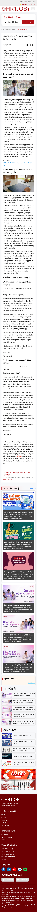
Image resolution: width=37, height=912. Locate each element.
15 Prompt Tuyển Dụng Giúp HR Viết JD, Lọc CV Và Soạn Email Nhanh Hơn (18, 665)
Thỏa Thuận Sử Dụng (7, 851)
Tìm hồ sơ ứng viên (6, 837)
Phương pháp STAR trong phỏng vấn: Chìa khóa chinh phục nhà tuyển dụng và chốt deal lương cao (18, 572)
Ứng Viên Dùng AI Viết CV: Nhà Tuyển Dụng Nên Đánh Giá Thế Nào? (17, 605)
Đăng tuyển (4, 834)
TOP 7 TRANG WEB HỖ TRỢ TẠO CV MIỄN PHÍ (24, 763)
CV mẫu (3, 817)
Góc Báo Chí (5, 825)
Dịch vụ (3, 839)
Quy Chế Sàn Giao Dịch (8, 856)
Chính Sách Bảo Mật (7, 849)
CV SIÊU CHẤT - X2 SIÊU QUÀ (22, 735)
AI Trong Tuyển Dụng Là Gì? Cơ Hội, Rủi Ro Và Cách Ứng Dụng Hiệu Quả (23, 722)
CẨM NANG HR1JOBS (8, 29)
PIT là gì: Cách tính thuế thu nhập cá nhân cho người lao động (23, 749)
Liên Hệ (3, 822)
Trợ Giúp (3, 859)
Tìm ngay (28, 22)
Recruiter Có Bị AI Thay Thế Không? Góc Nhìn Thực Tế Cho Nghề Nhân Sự (18, 635)
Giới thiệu (4, 820)
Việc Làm (4, 815)
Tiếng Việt (24, 4)
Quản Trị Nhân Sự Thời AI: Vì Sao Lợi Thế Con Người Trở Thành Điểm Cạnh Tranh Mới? (17, 542)
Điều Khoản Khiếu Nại (7, 854)
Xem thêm (31, 683)
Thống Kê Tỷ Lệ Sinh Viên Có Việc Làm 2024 (22, 742)
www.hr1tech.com (8, 479)
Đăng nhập (23, 2)
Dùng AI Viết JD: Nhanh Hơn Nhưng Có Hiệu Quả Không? (23, 715)
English (33, 4)
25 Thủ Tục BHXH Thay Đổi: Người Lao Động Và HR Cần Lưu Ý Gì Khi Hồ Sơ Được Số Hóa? (18, 512)
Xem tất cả (32, 488)
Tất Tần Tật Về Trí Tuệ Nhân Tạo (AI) (23, 756)
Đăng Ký (32, 2)
